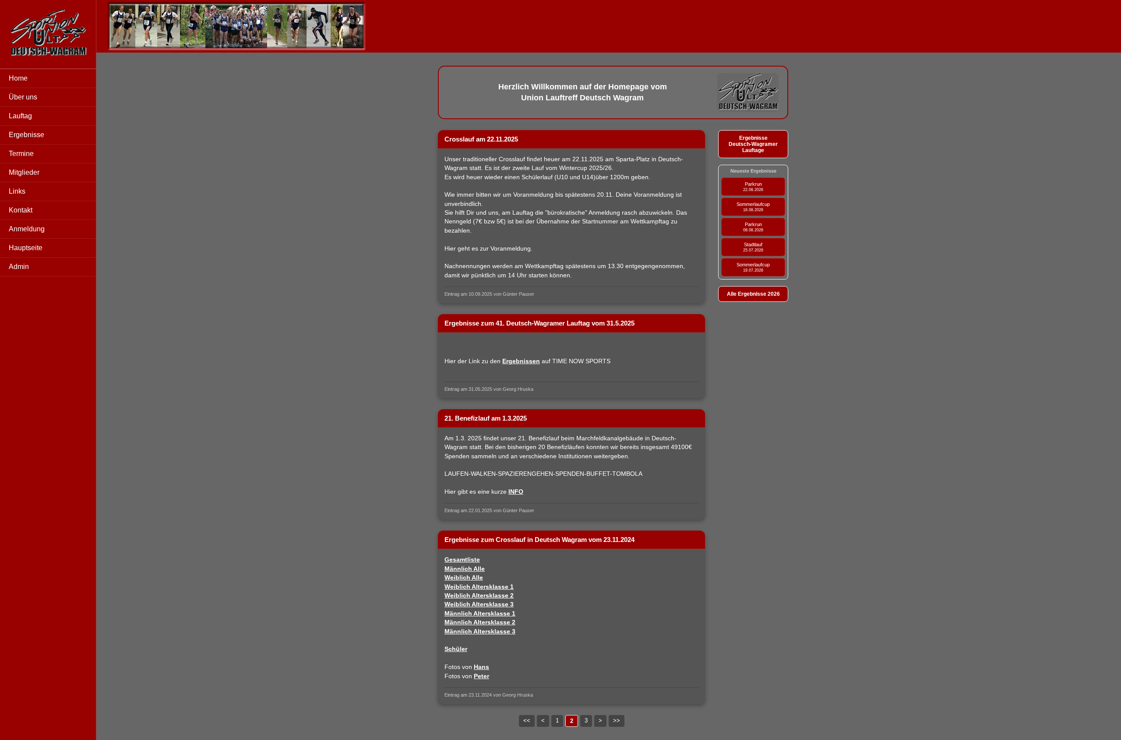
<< (526, 720)
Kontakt (20, 210)
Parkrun (753, 186)
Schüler (455, 649)
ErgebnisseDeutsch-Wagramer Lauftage (753, 144)
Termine (21, 153)
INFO (515, 492)
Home (18, 78)
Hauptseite (25, 247)
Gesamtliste (462, 559)
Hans (481, 667)
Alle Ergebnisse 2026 (753, 294)
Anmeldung (27, 229)
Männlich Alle (464, 569)
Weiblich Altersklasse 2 (479, 595)
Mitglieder (24, 172)
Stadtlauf (753, 247)
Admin (19, 266)
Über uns (23, 97)
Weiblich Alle (463, 577)
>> (616, 720)
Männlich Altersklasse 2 (479, 622)
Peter (481, 676)
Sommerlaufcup (753, 207)
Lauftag (20, 116)
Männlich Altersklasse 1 (479, 613)
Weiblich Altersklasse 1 (479, 587)
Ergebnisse (26, 134)
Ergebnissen (521, 361)
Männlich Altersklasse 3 (479, 631)
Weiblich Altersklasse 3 (479, 604)
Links (17, 191)
